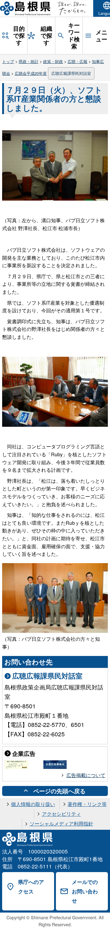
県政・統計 (28, 61)
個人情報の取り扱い (33, 804)
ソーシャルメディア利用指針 (61, 823)
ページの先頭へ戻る (59, 791)
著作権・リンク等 (87, 804)
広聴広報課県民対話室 (71, 73)
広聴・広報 (77, 61)
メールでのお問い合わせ (85, 891)
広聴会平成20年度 (31, 73)
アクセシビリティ (61, 813)
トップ (8, 61)
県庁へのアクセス (31, 886)
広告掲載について (85, 775)
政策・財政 (53, 61)
